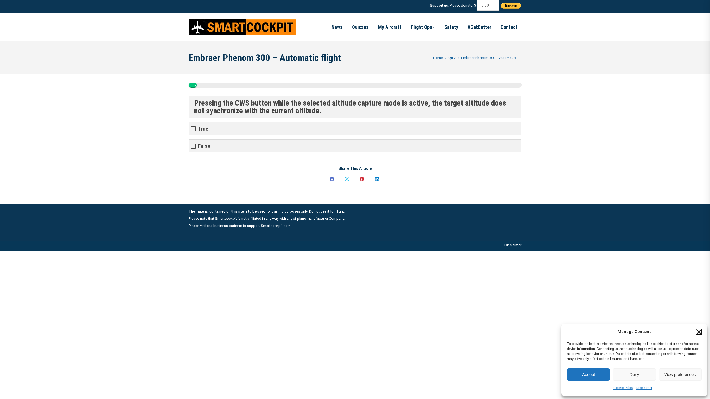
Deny (634, 374)
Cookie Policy (623, 388)
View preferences (680, 374)
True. (204, 128)
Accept (588, 374)
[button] (699, 332)
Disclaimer (644, 388)
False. (205, 146)
